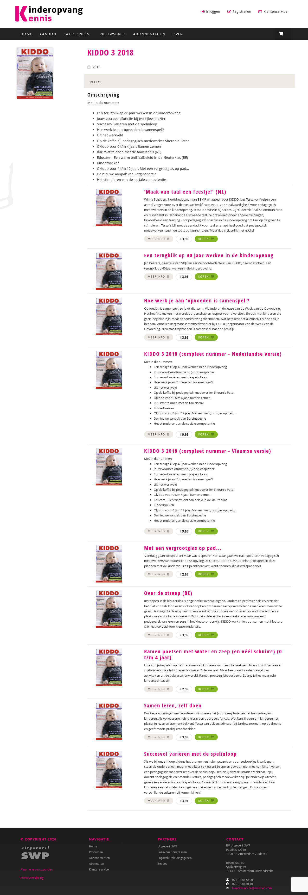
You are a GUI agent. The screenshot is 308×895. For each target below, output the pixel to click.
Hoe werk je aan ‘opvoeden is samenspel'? (197, 300)
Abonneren (96, 863)
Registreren (241, 11)
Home (26, 33)
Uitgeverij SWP (167, 846)
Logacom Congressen (172, 852)
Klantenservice (275, 11)
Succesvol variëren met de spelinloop (190, 753)
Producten (96, 852)
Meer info (157, 239)
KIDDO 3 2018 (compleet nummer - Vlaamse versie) (207, 450)
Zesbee (162, 863)
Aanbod (47, 33)
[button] (283, 34)
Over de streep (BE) (168, 593)
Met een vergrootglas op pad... (183, 548)
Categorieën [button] (77, 33)
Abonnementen (149, 33)
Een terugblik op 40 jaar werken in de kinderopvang (209, 255)
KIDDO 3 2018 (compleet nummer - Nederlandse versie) (213, 353)
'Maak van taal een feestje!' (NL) (185, 191)
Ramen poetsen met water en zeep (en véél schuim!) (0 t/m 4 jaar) (213, 654)
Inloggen (212, 11)
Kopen (204, 239)
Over (178, 33)
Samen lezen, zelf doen (173, 705)
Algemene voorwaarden (36, 869)
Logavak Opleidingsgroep (175, 858)
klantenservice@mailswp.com (252, 888)
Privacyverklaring (32, 878)
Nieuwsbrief (113, 33)
